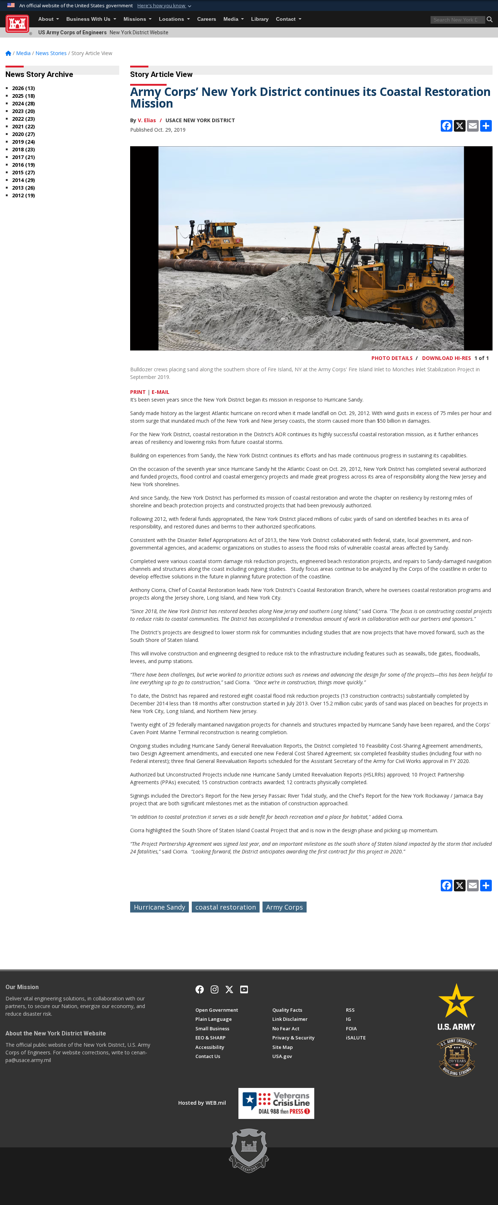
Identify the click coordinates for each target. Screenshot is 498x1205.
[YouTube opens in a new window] (244, 989)
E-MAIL (161, 391)
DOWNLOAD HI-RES (446, 357)
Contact (286, 19)
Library (260, 19)
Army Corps (284, 907)
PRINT (138, 391)
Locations (172, 19)
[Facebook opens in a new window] (199, 989)
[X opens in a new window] (229, 989)
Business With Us (89, 19)
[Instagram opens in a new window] (214, 989)
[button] (165, 5)
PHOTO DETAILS (392, 357)
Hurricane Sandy (159, 907)
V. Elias (147, 120)
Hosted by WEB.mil (202, 1102)
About (46, 19)
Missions (136, 19)
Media (231, 19)
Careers (206, 19)
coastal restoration (225, 907)
